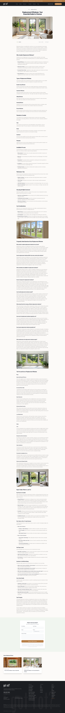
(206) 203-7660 (7, 692)
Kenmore (16, 704)
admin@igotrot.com (7, 693)
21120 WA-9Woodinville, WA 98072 (19, 698)
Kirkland (53, 690)
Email (22, 629)
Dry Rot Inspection (32, 699)
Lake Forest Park (24, 704)
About (41, 687)
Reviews (41, 689)
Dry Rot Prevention (32, 698)
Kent (52, 689)
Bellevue (7, 704)
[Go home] (7, 685)
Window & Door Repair (32, 695)
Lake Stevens (54, 692)
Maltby (32, 704)
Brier (12, 704)
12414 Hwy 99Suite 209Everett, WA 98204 (7, 698)
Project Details (23, 633)
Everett (53, 687)
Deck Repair (30, 687)
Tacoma (53, 696)
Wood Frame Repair (32, 692)
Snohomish (53, 695)
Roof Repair (30, 690)
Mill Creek (53, 693)
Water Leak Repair (31, 693)
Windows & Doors (34, 9)
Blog (29, 9)
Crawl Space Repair (32, 696)
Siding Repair (31, 689)
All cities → (53, 698)
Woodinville (47, 704)
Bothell (10, 704)
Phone (34, 629)
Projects (41, 690)
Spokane (41, 704)
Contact (41, 692)
